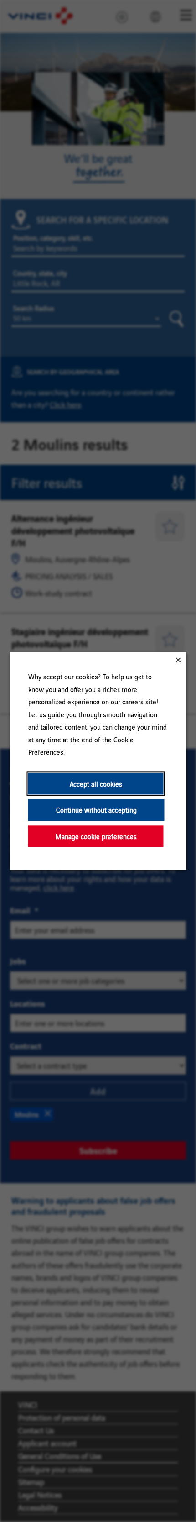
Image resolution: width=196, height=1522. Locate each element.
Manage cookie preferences (96, 836)
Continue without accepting (96, 810)
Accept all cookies (96, 783)
